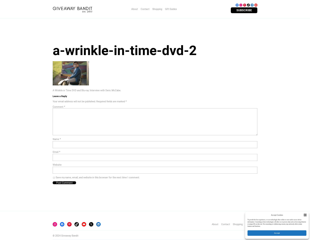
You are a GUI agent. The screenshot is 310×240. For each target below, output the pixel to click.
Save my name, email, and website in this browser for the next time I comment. (98, 177)
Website (57, 164)
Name (57, 139)
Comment (59, 106)
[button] (305, 215)
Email (56, 151)
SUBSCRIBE (244, 10)
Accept (277, 233)
